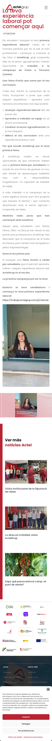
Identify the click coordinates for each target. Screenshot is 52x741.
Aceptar (26, 717)
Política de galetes (15, 737)
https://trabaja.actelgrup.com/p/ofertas (26, 300)
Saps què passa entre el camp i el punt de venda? (25, 583)
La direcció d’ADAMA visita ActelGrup (21, 536)
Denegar (26, 724)
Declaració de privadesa (33, 737)
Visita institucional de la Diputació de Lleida (26, 490)
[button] (48, 689)
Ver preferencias (26, 730)
